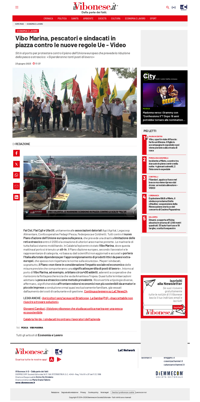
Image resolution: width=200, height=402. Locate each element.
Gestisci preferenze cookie (123, 392)
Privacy (83, 392)
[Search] (167, 7)
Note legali (105, 392)
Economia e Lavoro (35, 24)
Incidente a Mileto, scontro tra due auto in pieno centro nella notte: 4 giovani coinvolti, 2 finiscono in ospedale (164, 165)
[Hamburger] (14, 7)
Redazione (55, 392)
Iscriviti (178, 307)
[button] (16, 153)
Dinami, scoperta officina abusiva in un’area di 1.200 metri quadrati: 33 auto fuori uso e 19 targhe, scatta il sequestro (165, 224)
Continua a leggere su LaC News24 (106, 291)
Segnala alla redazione (69, 392)
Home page (19, 24)
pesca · (25, 327)
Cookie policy (93, 392)
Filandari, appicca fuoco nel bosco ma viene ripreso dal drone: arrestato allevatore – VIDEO (163, 183)
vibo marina (36, 327)
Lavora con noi (141, 392)
